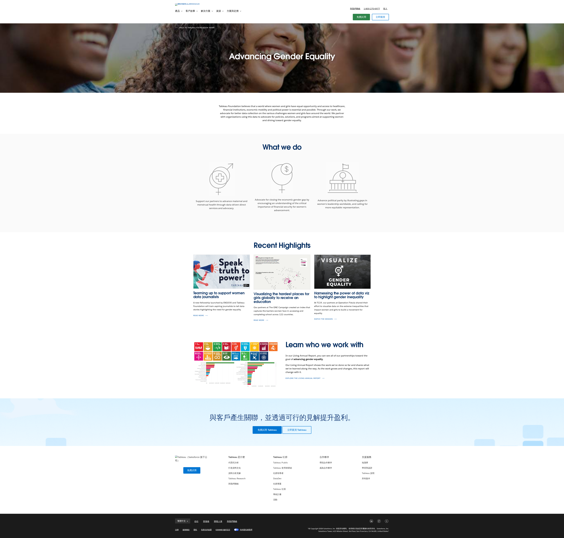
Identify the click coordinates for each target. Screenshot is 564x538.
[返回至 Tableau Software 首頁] (187, 3)
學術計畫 (277, 494)
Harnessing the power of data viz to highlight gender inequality (341, 295)
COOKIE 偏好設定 (223, 529)
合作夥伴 (324, 457)
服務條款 (186, 529)
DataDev (277, 478)
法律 (177, 529)
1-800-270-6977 (372, 8)
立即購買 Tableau (296, 429)
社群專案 (277, 483)
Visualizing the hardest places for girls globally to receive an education (281, 298)
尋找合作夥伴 (326, 462)
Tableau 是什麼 (236, 457)
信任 (196, 521)
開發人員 (218, 521)
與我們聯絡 (355, 8)
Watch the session (323, 319)
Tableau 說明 (368, 473)
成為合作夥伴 (326, 468)
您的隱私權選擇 (246, 529)
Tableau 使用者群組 (282, 468)
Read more (198, 315)
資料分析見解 (234, 473)
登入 (385, 8)
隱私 (195, 529)
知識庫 (365, 462)
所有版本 (366, 478)
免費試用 (361, 17)
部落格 (206, 521)
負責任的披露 (206, 529)
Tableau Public (280, 462)
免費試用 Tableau (267, 429)
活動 (275, 499)
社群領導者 (278, 473)
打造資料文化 (234, 468)
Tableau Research (237, 478)
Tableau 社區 (279, 489)
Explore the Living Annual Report (303, 378)
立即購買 (380, 17)
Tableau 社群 (280, 457)
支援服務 (366, 457)
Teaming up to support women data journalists (219, 295)
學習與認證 (367, 468)
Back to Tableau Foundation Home (196, 28)
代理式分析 (233, 462)
